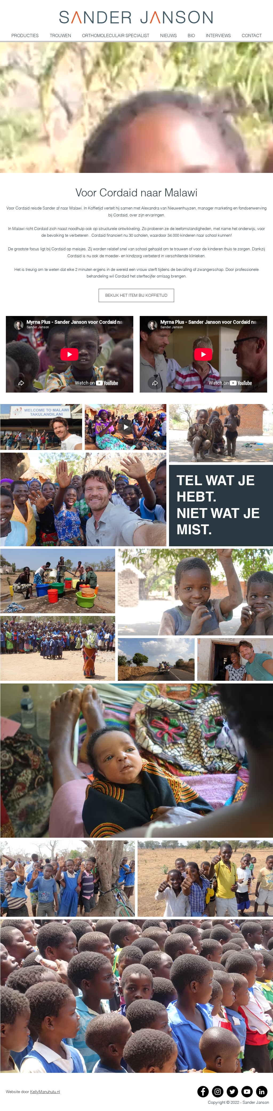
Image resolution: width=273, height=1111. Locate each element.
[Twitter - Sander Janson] (232, 1091)
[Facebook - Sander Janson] (203, 1091)
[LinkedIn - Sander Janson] (261, 1091)
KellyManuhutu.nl (45, 1091)
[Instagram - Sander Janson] (217, 1091)
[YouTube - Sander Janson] (247, 1091)
